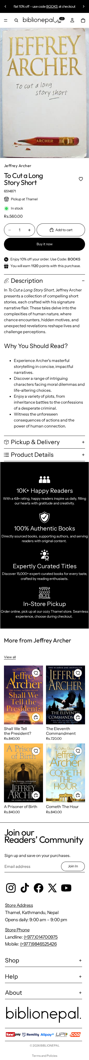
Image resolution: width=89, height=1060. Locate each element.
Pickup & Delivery (35, 442)
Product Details (32, 454)
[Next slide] (83, 6)
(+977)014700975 (41, 937)
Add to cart (63, 230)
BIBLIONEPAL (50, 1045)
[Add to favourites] (80, 179)
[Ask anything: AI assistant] (59, 20)
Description (27, 280)
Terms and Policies (44, 1056)
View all (10, 657)
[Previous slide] (5, 6)
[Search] (16, 20)
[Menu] (5, 20)
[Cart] (83, 20)
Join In (73, 866)
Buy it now (45, 244)
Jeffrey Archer (18, 165)
